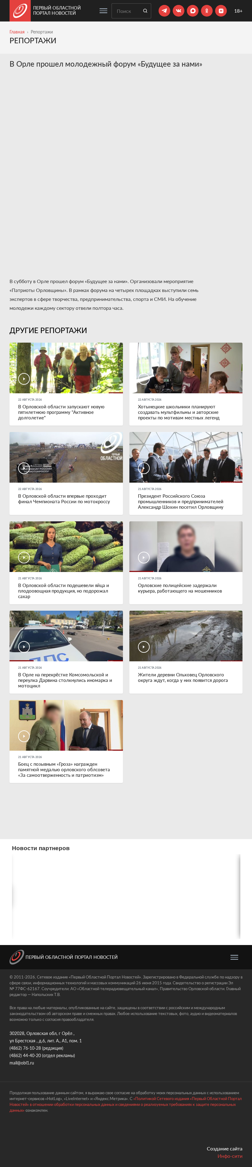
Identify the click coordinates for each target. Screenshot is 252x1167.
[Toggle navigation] (103, 11)
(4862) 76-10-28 (25, 1048)
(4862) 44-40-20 (25, 1055)
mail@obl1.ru (22, 1062)
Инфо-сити (230, 1156)
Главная (17, 31)
